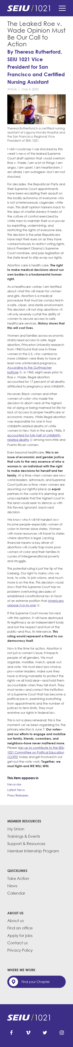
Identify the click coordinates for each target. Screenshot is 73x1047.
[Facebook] (11, 1033)
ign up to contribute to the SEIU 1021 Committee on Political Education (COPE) (35, 752)
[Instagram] (62, 1033)
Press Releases (17, 795)
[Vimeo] (28, 1033)
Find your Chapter (35, 982)
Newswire (14, 784)
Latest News (16, 790)
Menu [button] (62, 8)
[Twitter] (45, 1033)
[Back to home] (36, 8)
